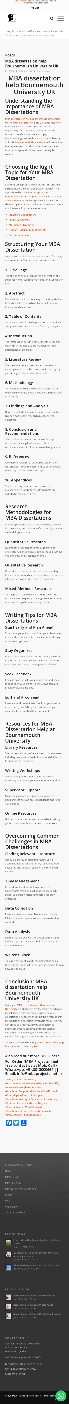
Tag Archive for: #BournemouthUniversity (34, 31)
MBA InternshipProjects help (21, 1188)
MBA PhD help (13, 1182)
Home (23, 35)
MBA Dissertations (28, 517)
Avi (48, 71)
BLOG (45, 1055)
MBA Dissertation (32, 246)
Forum (8, 1194)
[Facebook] (55, 1399)
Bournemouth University (22, 737)
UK (6, 122)
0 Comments (25, 71)
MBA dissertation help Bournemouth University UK (31, 63)
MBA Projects (31, 1395)
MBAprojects (12, 1177)
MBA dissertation (23, 122)
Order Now (11, 1206)
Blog (39, 71)
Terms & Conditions (16, 1212)
